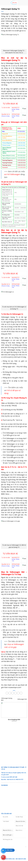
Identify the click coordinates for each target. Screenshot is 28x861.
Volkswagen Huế (22, 699)
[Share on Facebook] (9, 693)
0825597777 (15, 107)
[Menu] (2, 3)
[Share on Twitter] (12, 693)
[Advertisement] (14, 740)
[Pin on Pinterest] (18, 693)
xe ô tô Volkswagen (12, 174)
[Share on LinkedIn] (21, 693)
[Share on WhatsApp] (7, 693)
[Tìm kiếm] (27, 2)
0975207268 (16, 114)
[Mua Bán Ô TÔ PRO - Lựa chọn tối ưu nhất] (14, 2)
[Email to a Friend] (15, 693)
